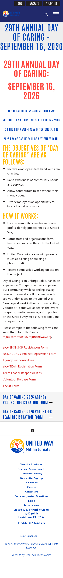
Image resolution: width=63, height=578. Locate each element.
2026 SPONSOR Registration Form (25, 347)
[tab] (31, 399)
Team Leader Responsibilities (22, 373)
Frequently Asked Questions (31, 496)
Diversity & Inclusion (31, 464)
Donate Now (31, 505)
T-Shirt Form (11, 386)
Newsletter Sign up (31, 478)
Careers (31, 487)
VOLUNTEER (51, 3)
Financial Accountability (32, 469)
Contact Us (31, 491)
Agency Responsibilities (18, 360)
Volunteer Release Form (19, 379)
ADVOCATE (34, 3)
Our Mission (31, 482)
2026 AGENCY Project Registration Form (29, 353)
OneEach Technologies (38, 554)
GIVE (20, 3)
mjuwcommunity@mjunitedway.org (27, 336)
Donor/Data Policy (31, 473)
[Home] (13, 13)
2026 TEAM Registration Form (22, 366)
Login (31, 500)
